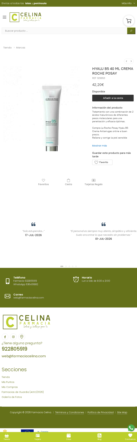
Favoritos (43, 184)
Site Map (122, 412)
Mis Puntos (8, 382)
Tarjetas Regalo (94, 184)
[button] (128, 20)
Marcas (20, 47)
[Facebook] (5, 336)
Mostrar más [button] (99, 145)
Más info (127, 3)
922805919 (14, 348)
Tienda (7, 47)
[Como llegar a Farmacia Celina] (21, 336)
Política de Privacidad (101, 412)
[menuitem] (126, 61)
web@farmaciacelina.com (24, 356)
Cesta (68, 184)
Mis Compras (10, 387)
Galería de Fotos (12, 397)
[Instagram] (13, 336)
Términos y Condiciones (69, 412)
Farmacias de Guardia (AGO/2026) (23, 392)
